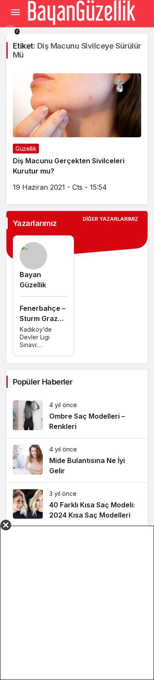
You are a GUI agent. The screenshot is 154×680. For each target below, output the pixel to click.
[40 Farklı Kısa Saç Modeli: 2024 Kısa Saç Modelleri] (77, 505)
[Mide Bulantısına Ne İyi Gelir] (77, 460)
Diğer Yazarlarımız (110, 219)
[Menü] (15, 12)
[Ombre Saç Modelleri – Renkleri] (77, 416)
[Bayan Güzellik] (81, 11)
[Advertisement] (77, 603)
